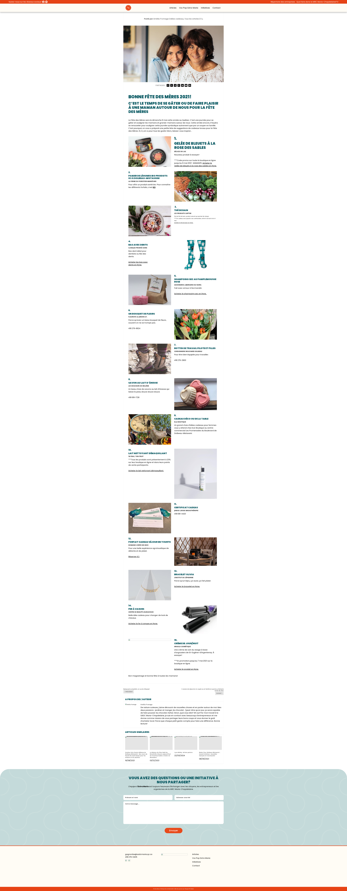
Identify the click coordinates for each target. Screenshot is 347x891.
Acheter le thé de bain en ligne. (183, 223)
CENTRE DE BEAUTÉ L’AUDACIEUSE (141, 612)
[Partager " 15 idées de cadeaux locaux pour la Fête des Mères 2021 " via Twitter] (171, 85)
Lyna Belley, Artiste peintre (183, 752)
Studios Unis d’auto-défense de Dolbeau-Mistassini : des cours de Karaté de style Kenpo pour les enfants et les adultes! (136, 755)
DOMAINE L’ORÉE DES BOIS (138, 545)
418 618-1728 (133, 397)
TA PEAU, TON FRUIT (135, 456)
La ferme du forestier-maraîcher (142, 181)
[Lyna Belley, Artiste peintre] (185, 743)
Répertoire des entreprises (283, 2)
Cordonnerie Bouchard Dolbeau (188, 351)
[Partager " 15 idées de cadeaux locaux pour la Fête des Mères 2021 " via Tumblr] (175, 85)
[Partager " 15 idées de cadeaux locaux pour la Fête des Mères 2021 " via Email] (186, 85)
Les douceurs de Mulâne (138, 386)
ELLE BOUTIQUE (180, 422)
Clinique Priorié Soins (137, 248)
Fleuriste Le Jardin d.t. (137, 317)
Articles (172, 8)
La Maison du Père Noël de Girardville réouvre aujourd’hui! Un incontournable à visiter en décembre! (160, 755)
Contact (216, 8)
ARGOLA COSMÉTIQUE (182, 647)
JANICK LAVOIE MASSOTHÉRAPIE (186, 511)
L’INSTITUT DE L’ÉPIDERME (183, 578)
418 (134, 328)
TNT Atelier (191, 889)
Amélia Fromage (161, 19)
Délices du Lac (180, 151)
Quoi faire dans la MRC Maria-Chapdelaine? (316, 2)
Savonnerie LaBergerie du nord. (188, 285)
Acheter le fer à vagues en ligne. (143, 623)
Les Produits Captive (182, 213)
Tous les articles (191, 19)
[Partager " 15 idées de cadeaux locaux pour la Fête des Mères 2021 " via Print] (189, 85)
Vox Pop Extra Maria (188, 8)
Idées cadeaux (177, 19)
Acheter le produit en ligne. (186, 669)
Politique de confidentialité (166, 889)
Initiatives (205, 8)
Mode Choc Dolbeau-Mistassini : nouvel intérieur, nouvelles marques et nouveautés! (209, 754)
